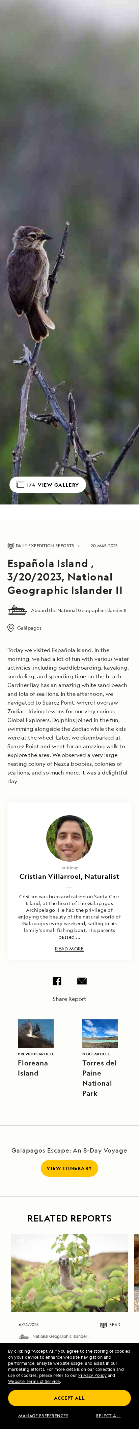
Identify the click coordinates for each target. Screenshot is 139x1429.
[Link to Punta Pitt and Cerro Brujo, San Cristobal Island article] (69, 1273)
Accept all (69, 1398)
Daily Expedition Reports (54, 1241)
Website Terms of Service (34, 1381)
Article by (69, 867)
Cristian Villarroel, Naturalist (69, 876)
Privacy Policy (92, 1375)
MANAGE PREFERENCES (43, 1416)
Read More (69, 948)
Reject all (108, 1416)
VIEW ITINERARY (69, 1168)
